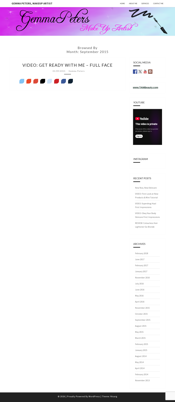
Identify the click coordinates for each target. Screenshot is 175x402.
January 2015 (141, 350)
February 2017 (141, 265)
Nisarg (113, 396)
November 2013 (142, 380)
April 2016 (139, 301)
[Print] (70, 81)
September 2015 (142, 319)
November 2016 (142, 277)
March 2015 (140, 338)
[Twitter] (21, 81)
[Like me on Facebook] (135, 71)
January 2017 (141, 271)
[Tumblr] (42, 81)
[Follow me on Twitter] (140, 71)
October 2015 (141, 313)
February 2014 (141, 374)
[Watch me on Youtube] (145, 71)
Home (122, 3)
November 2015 (142, 307)
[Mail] (28, 81)
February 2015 (141, 344)
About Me (133, 3)
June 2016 (139, 289)
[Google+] (35, 81)
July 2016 (139, 283)
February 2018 (141, 253)
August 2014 (140, 356)
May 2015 (139, 332)
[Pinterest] (56, 81)
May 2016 (139, 295)
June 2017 (139, 259)
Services (145, 3)
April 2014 (139, 368)
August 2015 (140, 326)
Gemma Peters (77, 71)
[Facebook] (63, 81)
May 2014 (139, 362)
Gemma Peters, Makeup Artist (32, 3)
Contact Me (158, 3)
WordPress (94, 396)
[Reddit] (49, 81)
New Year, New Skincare (146, 187)
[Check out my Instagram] (150, 71)
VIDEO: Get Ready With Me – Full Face (67, 65)
